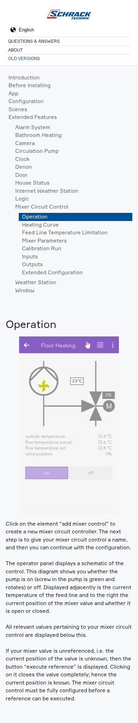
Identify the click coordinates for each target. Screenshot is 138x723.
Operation (34, 216)
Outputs (32, 264)
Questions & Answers (34, 41)
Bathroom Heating (38, 135)
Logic (22, 198)
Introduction (24, 77)
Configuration (26, 101)
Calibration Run (41, 248)
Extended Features (32, 117)
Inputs (30, 256)
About (15, 50)
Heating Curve (40, 224)
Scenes (17, 109)
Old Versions (24, 58)
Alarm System (32, 127)
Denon (23, 166)
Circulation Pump (37, 151)
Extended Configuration (52, 272)
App (13, 93)
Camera (25, 143)
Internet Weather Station (46, 190)
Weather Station (35, 282)
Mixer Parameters (44, 240)
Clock (22, 159)
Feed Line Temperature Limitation (65, 232)
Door (21, 175)
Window (24, 290)
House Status (32, 182)
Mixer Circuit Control (41, 206)
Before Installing (29, 85)
